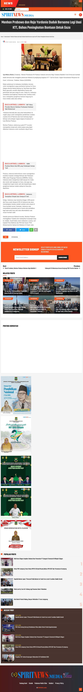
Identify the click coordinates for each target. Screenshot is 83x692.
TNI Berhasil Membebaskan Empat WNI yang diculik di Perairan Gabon (15, 292)
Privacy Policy (59, 683)
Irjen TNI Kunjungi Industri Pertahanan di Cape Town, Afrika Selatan (67, 311)
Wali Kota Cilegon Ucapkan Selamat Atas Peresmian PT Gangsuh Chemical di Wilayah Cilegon (38, 559)
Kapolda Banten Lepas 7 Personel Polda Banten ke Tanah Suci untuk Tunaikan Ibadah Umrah (38, 579)
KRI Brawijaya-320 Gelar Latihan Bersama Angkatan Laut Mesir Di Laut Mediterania (67, 291)
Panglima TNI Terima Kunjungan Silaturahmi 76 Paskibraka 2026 (32, 657)
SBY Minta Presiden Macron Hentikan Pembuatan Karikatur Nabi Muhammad (19, 107)
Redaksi (51, 683)
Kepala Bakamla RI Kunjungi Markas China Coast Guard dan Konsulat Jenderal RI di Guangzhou (15, 310)
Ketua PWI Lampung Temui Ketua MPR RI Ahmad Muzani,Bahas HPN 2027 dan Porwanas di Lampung (40, 569)
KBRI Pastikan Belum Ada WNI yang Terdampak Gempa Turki (20, 166)
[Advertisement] (41, 146)
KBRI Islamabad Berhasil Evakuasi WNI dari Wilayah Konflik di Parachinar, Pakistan (40, 310)
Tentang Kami (23, 683)
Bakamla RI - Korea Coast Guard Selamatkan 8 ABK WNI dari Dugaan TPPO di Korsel (40, 291)
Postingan (18, 9)
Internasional (14, 237)
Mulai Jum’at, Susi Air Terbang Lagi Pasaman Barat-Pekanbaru (30, 589)
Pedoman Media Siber (41, 683)
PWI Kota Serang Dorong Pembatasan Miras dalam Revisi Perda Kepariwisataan (36, 627)
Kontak (31, 683)
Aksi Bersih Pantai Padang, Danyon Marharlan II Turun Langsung (31, 599)
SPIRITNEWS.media (42, 688)
